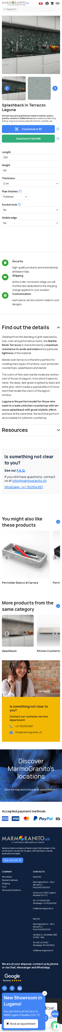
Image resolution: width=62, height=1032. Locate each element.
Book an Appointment (22, 1023)
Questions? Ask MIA (28, 138)
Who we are (7, 877)
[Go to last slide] (7, 88)
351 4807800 (49, 945)
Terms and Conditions (11, 890)
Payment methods (10, 880)
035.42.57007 (42, 942)
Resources (15, 429)
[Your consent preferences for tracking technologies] (56, 1026)
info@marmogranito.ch (29, 480)
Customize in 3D (32, 129)
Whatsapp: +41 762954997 (23, 487)
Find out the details (25, 327)
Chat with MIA (11, 860)
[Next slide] (55, 88)
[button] (14, 88)
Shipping (6, 883)
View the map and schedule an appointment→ (31, 789)
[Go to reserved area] (47, 4)
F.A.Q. (21, 470)
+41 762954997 (24, 726)
